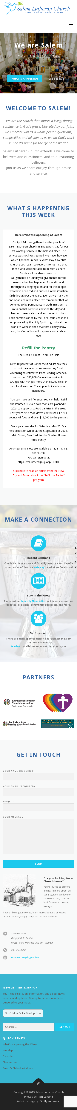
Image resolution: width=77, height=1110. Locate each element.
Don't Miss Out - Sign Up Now (23, 1013)
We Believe (56, 78)
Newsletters (10, 1062)
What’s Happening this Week (20, 1044)
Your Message (13, 816)
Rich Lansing (45, 1096)
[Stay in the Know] (38, 580)
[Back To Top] (38, 1083)
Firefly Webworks (50, 1101)
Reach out (16, 646)
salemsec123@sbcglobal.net (25, 957)
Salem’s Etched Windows (18, 1068)
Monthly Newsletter (33, 601)
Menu (71, 24)
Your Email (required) (19, 786)
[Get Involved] (38, 618)
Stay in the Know (38, 595)
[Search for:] (28, 1027)
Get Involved (38, 633)
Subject (8, 801)
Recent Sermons (38, 558)
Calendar (8, 1056)
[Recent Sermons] (38, 543)
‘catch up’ (39, 567)
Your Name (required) (19, 770)
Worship (8, 1050)
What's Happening (24, 78)
